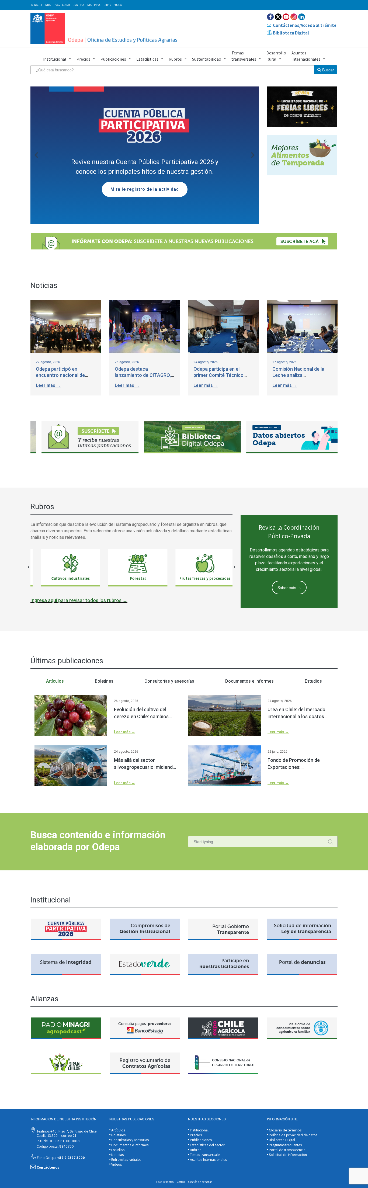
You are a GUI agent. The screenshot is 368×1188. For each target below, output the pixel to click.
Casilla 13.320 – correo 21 (56, 1135)
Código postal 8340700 (55, 1146)
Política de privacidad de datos (292, 1135)
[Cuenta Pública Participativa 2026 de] (66, 929)
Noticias (117, 1154)
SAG (57, 5)
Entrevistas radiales (125, 1159)
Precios (83, 59)
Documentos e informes (129, 1144)
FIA (82, 5)
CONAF (66, 5)
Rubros (175, 59)
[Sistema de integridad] (66, 964)
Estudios (117, 1149)
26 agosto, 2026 (127, 362)
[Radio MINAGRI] (66, 1028)
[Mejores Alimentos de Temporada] (302, 155)
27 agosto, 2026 (48, 362)
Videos (116, 1164)
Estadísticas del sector (207, 1144)
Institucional (54, 59)
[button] (144, 155)
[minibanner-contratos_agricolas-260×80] (145, 1063)
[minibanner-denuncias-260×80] (302, 964)
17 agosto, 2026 (284, 362)
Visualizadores (164, 1182)
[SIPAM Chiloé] (66, 1063)
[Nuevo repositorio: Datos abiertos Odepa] (285, 437)
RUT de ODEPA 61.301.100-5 (58, 1140)
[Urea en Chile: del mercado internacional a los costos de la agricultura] (224, 715)
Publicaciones (113, 59)
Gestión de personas (200, 1182)
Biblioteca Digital (291, 33)
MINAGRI (36, 5)
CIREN (107, 5)
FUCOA (118, 5)
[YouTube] (286, 16)
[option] (81, 437)
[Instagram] (293, 16)
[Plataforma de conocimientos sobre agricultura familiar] (302, 1028)
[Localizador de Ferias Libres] (302, 106)
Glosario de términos (284, 1130)
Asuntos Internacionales (208, 1159)
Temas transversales (243, 56)
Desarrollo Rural (276, 56)
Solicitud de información (287, 1154)
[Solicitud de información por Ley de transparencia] (302, 929)
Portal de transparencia (286, 1149)
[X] (278, 16)
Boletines (118, 1135)
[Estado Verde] (145, 964)
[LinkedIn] (301, 16)
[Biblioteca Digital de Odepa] (183, 437)
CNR (75, 5)
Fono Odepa (60, 1157)
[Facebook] (270, 16)
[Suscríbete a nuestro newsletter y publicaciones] (184, 241)
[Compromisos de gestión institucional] (145, 929)
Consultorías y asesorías (129, 1139)
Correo (181, 1182)
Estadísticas (147, 59)
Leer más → (48, 385)
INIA (89, 5)
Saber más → (289, 587)
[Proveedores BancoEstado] (145, 1028)
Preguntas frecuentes (285, 1144)
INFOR (97, 5)
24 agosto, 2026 (205, 362)
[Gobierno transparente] (223, 929)
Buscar (327, 69)
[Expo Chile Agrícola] (223, 1028)
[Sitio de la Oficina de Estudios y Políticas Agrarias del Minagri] (105, 28)
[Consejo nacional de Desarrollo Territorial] (223, 1063)
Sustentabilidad (206, 59)
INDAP (48, 5)
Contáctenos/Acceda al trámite (304, 25)
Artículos (117, 1130)
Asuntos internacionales (305, 56)
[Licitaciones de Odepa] (223, 964)
